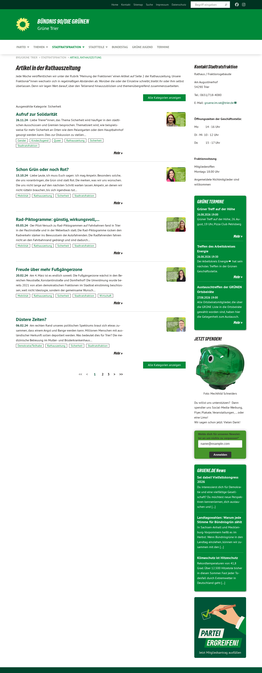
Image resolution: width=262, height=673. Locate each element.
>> (121, 374)
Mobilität (23, 195)
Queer (57, 140)
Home (114, 4)
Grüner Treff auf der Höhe (216, 209)
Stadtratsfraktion (54, 57)
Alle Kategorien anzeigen (164, 97)
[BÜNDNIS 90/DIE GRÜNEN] (23, 24)
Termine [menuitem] (163, 47)
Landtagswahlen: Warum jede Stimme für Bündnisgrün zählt (219, 519)
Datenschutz (179, 4)
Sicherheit (96, 140)
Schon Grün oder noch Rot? (42, 169)
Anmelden (220, 454)
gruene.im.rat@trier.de (219, 103)
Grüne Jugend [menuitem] (142, 47)
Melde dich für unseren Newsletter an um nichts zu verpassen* (219, 436)
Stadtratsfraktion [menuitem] (66, 47)
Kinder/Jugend (40, 140)
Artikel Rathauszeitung (85, 57)
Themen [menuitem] (39, 47)
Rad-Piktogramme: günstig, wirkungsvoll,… (57, 219)
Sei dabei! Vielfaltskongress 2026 (217, 479)
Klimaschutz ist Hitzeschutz (217, 558)
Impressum (162, 4)
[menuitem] (114, 4)
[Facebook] (236, 4)
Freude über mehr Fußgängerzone (49, 269)
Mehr (117, 153)
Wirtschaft (105, 295)
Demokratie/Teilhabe (30, 345)
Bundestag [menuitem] (120, 47)
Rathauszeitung (75, 140)
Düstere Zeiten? (31, 319)
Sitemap (138, 4)
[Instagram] (243, 4)
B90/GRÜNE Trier (27, 57)
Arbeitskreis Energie (215, 261)
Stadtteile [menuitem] (96, 47)
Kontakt (125, 4)
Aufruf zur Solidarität (36, 114)
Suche (149, 4)
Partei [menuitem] (21, 47)
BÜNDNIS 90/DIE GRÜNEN (63, 21)
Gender (22, 140)
